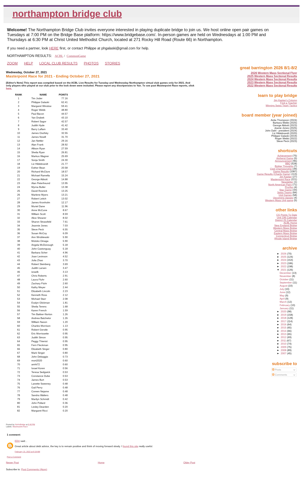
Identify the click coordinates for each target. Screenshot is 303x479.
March (283, 302)
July (282, 289)
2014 (284, 331)
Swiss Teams (284, 192)
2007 (284, 353)
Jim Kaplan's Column (285, 100)
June (283, 292)
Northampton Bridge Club (67, 13)
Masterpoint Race (20, 427)
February (285, 305)
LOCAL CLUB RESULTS (58, 63)
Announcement (283, 161)
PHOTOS (91, 63)
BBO (287, 163)
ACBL (59, 56)
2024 (284, 260)
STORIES (112, 63)
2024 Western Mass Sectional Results (272, 79)
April (282, 298)
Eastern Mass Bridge (285, 233)
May (282, 295)
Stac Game (285, 190)
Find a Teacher (288, 103)
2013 (284, 334)
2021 (284, 270)
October (284, 279)
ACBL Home (290, 223)
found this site (130, 446)
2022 (284, 266)
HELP (28, 63)
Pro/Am (289, 187)
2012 (284, 337)
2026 (284, 253)
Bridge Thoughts (284, 166)
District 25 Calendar (286, 220)
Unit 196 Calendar (287, 217)
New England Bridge (285, 225)
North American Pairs (280, 184)
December (286, 273)
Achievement (284, 155)
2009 (284, 347)
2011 (284, 340)
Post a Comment (14, 457)
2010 (284, 343)
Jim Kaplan (286, 176)
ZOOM (12, 63)
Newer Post (12, 462)
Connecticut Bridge (286, 236)
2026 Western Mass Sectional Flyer (274, 73)
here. (9, 88)
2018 (284, 318)
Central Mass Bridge (285, 230)
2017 (284, 321)
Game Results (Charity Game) (274, 174)
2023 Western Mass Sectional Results (272, 82)
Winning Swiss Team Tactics (281, 105)
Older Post (189, 462)
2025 (284, 257)
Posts (277, 369)
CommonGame (76, 56)
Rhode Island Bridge (285, 238)
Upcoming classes (283, 197)
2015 (284, 327)
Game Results (281, 171)
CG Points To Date (286, 215)
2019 (284, 315)
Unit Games (285, 195)
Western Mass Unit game (279, 200)
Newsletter (287, 182)
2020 (284, 311)
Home (101, 462)
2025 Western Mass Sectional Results (272, 76)
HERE (54, 48)
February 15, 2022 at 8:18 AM (27, 452)
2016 (284, 324)
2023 (284, 263)
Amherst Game (284, 158)
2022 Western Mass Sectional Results (272, 85)
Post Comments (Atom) (34, 469)
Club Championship (281, 169)
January (284, 308)
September (286, 282)
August (284, 285)
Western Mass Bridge (285, 228)
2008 (284, 350)
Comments (280, 374)
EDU (17, 441)
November (286, 276)
